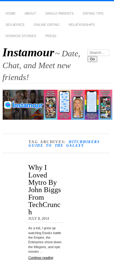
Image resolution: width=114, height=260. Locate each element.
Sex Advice (15, 24)
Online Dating (47, 24)
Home (10, 13)
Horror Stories (20, 36)
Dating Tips (93, 13)
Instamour (28, 52)
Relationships (82, 24)
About (30, 13)
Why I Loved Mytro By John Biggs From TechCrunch (44, 189)
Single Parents (59, 13)
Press (50, 36)
